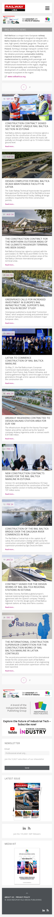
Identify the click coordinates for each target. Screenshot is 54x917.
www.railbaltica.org (17, 76)
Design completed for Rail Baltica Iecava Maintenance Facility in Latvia (27, 183)
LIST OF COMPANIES (13, 902)
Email (7, 749)
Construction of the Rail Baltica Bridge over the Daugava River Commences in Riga (26, 531)
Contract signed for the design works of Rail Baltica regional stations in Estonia (26, 586)
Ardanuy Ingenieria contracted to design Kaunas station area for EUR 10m (27, 420)
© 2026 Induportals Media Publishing (23, 899)
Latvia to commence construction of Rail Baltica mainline (24, 360)
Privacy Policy (23, 897)
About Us (9, 897)
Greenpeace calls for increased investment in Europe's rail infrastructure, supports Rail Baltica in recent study (25, 304)
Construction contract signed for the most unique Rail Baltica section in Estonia (26, 126)
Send (27, 768)
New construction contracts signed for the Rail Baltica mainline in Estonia (24, 476)
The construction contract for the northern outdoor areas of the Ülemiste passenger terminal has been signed (26, 243)
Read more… (10, 146)
